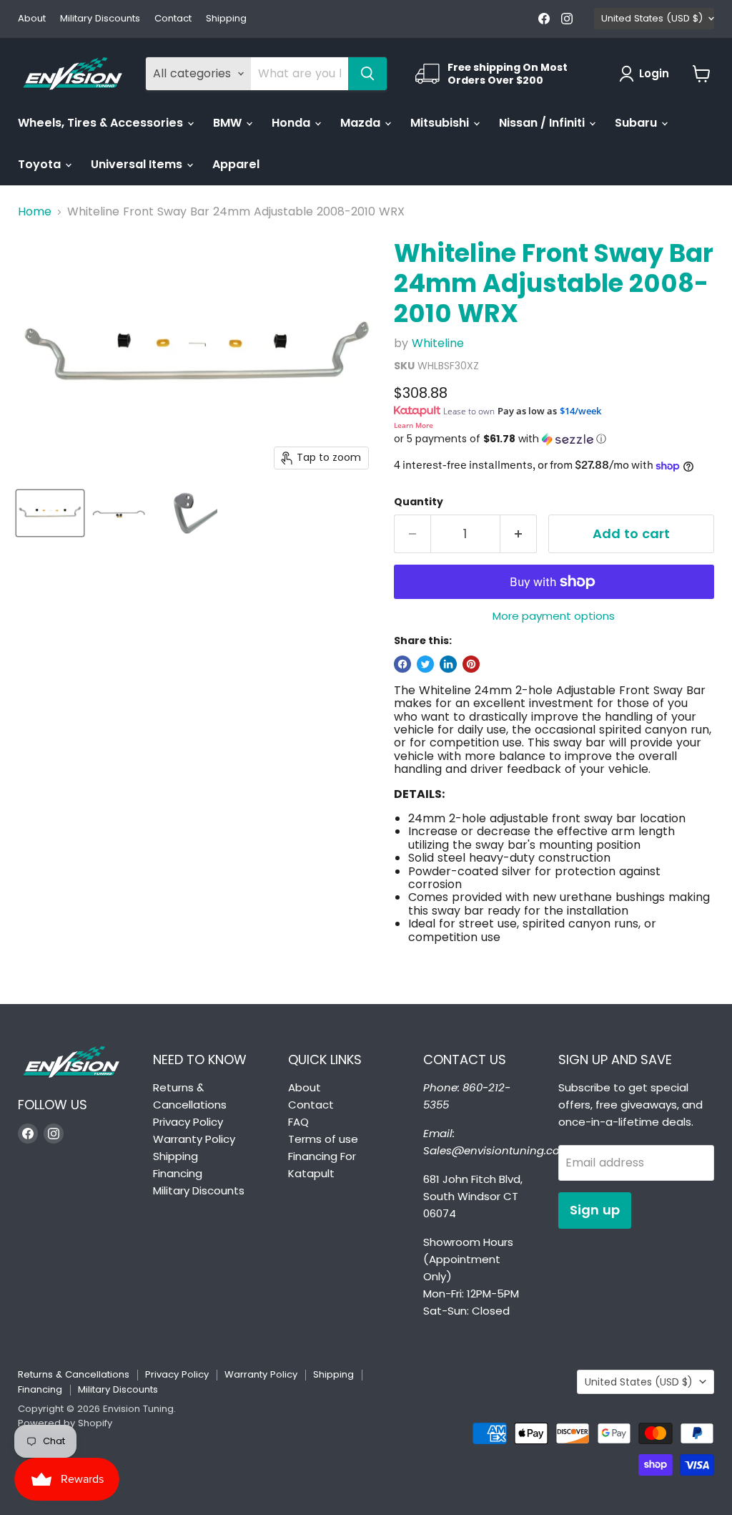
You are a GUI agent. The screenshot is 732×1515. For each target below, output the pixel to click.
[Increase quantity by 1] (518, 534)
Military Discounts (100, 19)
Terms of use (323, 1138)
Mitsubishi (441, 123)
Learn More (413, 425)
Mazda (361, 123)
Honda (292, 123)
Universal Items (138, 164)
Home (34, 211)
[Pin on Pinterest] (471, 664)
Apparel (235, 164)
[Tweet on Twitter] (425, 664)
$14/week (580, 410)
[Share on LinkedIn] (448, 664)
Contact (173, 19)
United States (652, 18)
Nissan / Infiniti (543, 123)
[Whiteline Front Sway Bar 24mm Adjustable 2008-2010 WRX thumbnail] (50, 513)
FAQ (298, 1121)
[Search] (367, 73)
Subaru (637, 123)
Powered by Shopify (65, 1423)
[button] (554, 439)
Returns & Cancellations (73, 1374)
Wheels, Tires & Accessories (102, 123)
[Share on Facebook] (402, 664)
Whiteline (438, 343)
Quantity (418, 501)
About (32, 19)
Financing (177, 1173)
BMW (228, 123)
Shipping (226, 19)
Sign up (595, 1210)
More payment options (554, 616)
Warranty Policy (194, 1138)
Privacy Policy (188, 1121)
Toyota (41, 164)
